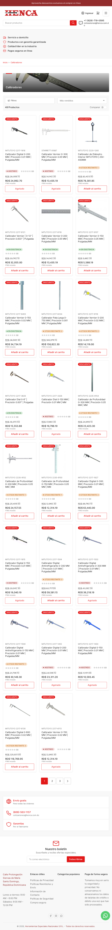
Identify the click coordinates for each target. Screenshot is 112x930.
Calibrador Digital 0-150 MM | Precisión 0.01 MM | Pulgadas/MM (91, 650)
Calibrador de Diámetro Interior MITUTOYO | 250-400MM (91, 157)
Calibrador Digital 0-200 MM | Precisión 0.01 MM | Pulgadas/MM (55, 650)
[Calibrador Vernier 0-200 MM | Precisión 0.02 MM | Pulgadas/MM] (92, 295)
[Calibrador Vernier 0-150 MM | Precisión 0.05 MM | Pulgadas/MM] (92, 213)
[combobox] (40, 23)
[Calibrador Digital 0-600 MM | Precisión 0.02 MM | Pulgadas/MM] (19, 710)
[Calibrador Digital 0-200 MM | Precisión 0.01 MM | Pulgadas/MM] (56, 625)
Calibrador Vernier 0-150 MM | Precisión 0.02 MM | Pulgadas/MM (18, 320)
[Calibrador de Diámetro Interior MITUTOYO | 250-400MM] (92, 132)
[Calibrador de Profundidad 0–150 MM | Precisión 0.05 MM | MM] (56, 459)
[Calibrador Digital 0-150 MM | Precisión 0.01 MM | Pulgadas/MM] (92, 625)
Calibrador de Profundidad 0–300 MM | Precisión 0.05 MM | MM (92, 402)
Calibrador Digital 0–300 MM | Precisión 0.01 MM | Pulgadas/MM (91, 484)
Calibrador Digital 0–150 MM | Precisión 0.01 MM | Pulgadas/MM (18, 566)
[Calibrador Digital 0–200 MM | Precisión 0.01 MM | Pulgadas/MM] (19, 132)
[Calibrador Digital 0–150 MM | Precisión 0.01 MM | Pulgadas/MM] (19, 540)
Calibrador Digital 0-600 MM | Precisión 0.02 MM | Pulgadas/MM (18, 735)
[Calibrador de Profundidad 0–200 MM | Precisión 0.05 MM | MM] (19, 459)
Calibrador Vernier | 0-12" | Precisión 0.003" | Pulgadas (19, 237)
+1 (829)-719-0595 (94, 20)
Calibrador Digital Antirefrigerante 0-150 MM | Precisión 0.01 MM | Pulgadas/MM (19, 652)
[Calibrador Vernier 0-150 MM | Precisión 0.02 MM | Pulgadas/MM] (19, 295)
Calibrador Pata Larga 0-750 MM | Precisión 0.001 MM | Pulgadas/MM (55, 320)
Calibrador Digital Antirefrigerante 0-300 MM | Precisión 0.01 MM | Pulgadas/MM (55, 567)
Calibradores (16, 62)
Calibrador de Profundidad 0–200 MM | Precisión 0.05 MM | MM (19, 484)
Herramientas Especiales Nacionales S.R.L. (44, 926)
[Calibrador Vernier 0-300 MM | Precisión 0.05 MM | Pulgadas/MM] (56, 132)
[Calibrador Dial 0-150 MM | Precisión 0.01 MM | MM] (56, 377)
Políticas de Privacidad (42, 880)
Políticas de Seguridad (41, 898)
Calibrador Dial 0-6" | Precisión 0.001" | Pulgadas (19, 401)
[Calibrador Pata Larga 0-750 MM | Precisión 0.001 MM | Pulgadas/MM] (56, 295)
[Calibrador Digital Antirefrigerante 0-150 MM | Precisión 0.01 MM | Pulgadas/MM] (19, 625)
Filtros (14, 100)
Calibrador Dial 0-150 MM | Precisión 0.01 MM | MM (55, 401)
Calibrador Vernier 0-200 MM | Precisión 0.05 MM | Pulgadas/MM (55, 238)
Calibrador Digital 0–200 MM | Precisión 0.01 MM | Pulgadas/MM (18, 157)
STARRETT (46, 150)
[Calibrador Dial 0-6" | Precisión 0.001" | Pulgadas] (19, 377)
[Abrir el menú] (106, 13)
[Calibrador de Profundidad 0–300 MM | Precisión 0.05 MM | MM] (92, 377)
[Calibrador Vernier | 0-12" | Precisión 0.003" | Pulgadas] (19, 213)
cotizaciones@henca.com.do (96, 24)
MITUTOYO (10, 150)
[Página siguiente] (67, 781)
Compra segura (38, 902)
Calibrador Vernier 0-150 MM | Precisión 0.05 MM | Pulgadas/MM (91, 238)
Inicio (5, 62)
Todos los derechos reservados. (80, 926)
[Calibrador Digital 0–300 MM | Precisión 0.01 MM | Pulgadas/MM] (92, 459)
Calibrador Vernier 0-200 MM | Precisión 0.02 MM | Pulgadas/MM (91, 320)
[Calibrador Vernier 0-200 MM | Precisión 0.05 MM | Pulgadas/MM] (56, 213)
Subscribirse (75, 859)
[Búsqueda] (73, 22)
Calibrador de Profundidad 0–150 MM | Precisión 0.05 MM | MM (55, 484)
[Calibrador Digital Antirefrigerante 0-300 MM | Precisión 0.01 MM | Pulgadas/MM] (56, 540)
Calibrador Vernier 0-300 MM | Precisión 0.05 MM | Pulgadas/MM (55, 157)
